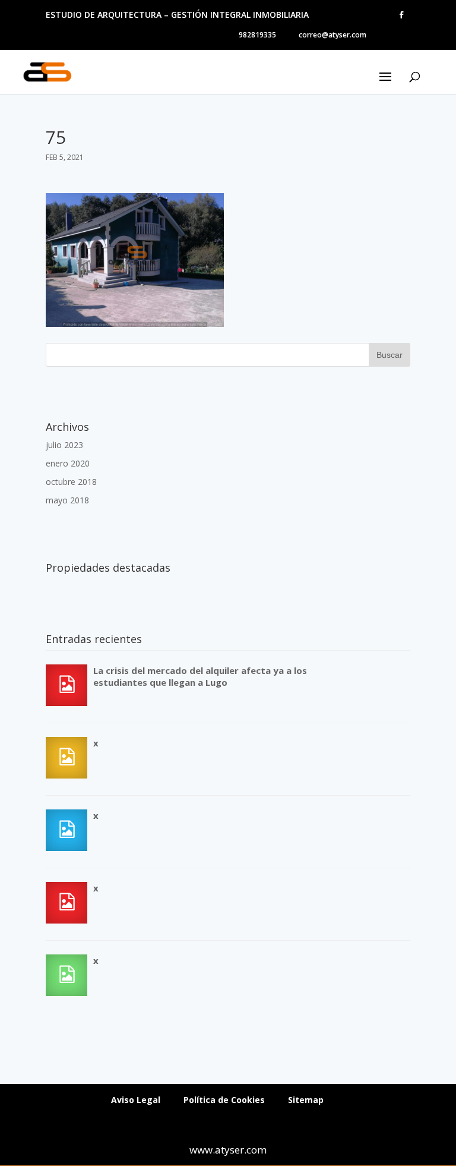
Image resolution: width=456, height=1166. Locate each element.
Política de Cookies (224, 1099)
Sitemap (306, 1099)
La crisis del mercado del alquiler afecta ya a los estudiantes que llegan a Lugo (200, 676)
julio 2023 (64, 444)
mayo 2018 (67, 500)
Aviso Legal (135, 1099)
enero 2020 (68, 463)
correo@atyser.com (332, 35)
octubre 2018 (71, 481)
